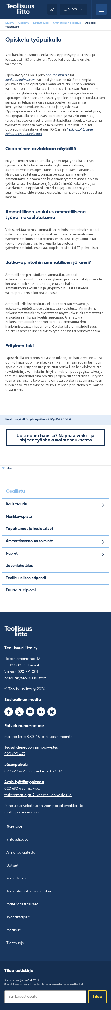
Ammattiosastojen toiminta (29, 541)
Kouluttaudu (41, 23)
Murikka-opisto (19, 517)
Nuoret (12, 554)
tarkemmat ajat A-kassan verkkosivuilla (38, 795)
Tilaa (97, 997)
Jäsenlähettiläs (19, 566)
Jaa (9, 468)
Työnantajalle (18, 917)
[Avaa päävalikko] (101, 9)
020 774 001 (28, 672)
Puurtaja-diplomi (21, 590)
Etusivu (9, 23)
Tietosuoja (15, 943)
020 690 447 (14, 754)
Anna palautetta (21, 852)
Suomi (73, 9)
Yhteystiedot (17, 839)
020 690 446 (14, 771)
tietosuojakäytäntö (54, 984)
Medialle (13, 930)
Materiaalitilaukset (22, 904)
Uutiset (12, 865)
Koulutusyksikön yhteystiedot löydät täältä (38, 419)
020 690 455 (15, 788)
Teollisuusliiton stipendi (26, 578)
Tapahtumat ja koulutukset (29, 529)
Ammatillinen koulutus (67, 23)
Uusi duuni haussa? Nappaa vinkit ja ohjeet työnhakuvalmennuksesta (55, 438)
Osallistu (23, 23)
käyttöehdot (77, 984)
